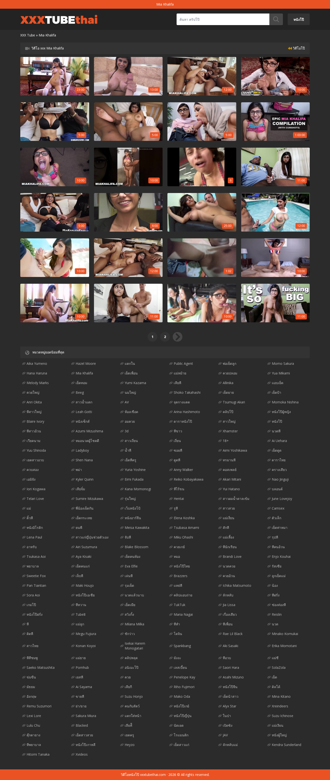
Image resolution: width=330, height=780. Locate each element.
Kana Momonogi (138, 489)
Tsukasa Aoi (36, 556)
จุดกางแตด (182, 402)
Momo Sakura (283, 363)
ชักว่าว (130, 633)
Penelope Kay (184, 677)
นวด (275, 624)
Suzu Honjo (134, 696)
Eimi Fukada (134, 479)
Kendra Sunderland (286, 744)
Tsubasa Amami (186, 527)
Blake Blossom (136, 547)
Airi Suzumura (86, 547)
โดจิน (178, 633)
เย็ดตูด (276, 450)
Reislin (277, 614)
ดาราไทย (279, 460)
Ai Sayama (84, 686)
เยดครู (129, 735)
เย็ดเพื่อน (131, 373)
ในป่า (227, 715)
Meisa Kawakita (137, 527)
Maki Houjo (85, 585)
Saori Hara (231, 667)
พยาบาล (33, 566)
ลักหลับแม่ (230, 744)
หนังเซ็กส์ (83, 421)
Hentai (179, 498)
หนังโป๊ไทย (182, 566)
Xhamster (230, 431)
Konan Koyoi (86, 645)
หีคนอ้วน (278, 547)
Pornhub (82, 667)
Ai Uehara (279, 440)
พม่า (79, 469)
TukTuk (179, 604)
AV (127, 402)
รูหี (176, 508)
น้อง (275, 585)
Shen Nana (84, 460)
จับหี (128, 537)
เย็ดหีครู (130, 460)
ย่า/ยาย (81, 706)
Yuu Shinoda (36, 450)
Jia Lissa (229, 604)
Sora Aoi (33, 595)
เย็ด (274, 677)
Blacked (82, 725)
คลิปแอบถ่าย (183, 595)
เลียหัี (128, 725)
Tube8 (81, 614)
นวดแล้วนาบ (134, 595)
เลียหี (177, 382)
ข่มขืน (31, 677)
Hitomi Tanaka (38, 754)
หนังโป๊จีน (230, 686)
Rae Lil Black (233, 633)
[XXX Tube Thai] (58, 19)
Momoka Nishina (285, 402)
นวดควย (229, 566)
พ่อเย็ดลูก (229, 363)
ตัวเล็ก (276, 518)
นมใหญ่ (130, 392)
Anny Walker (183, 469)
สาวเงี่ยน (131, 440)
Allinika (228, 382)
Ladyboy (82, 450)
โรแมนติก (181, 735)
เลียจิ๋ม (80, 489)
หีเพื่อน (228, 624)
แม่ (29, 508)
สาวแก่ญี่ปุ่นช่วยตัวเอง (92, 537)
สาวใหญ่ (229, 421)
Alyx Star (229, 706)
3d (127, 431)
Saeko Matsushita (41, 667)
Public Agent (183, 363)
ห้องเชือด (131, 411)
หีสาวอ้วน (34, 431)
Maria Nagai (183, 614)
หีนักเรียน (230, 547)
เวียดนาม (33, 440)
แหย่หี (178, 585)
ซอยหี (178, 450)
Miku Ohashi (183, 537)
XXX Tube (27, 35)
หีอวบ (227, 658)
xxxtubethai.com (153, 774)
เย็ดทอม (81, 382)
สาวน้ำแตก (84, 402)
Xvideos (82, 754)
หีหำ (177, 624)
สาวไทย (32, 645)
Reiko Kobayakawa (188, 479)
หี (28, 624)
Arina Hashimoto (187, 411)
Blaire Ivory (35, 421)
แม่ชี (275, 658)
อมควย (130, 421)
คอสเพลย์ (230, 469)
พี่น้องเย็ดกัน (84, 508)
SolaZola (279, 667)
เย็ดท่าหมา (279, 527)
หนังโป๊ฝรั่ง (35, 614)
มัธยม (31, 686)
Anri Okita (34, 402)
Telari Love (35, 498)
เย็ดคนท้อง (132, 556)
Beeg (80, 392)
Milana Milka (134, 624)
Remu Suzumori (39, 706)
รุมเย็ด (129, 585)
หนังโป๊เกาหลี (85, 744)
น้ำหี (128, 450)
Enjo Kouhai (281, 556)
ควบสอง (33, 469)
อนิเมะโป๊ (131, 667)
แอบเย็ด (277, 382)
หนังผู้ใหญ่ (279, 735)
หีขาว (178, 431)
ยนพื (79, 527)
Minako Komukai (285, 633)
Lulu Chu (33, 725)
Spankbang (182, 645)
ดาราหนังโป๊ (183, 421)
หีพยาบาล (34, 744)
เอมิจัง (31, 479)
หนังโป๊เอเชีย (85, 595)
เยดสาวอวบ (35, 460)
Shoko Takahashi (187, 392)
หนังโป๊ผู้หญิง (281, 411)
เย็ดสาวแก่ (181, 744)
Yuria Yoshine (135, 469)
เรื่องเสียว (230, 614)
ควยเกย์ (179, 547)
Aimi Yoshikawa (235, 450)
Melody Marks (38, 382)
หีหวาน (81, 604)
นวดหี (276, 431)
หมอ (177, 556)
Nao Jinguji (280, 479)
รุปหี (275, 537)
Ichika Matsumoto (237, 585)
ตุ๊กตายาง (33, 735)
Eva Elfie (131, 566)
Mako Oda (182, 696)
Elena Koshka (184, 518)
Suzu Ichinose (282, 715)
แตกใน (130, 363)
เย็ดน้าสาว (230, 696)
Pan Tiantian (36, 585)
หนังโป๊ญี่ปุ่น (183, 715)
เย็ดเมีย (130, 604)
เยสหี (79, 677)
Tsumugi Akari (234, 402)
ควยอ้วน (229, 575)
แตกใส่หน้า (133, 715)
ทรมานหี (229, 460)
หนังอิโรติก (35, 527)
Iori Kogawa (36, 489)
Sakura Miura (86, 715)
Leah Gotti (84, 411)
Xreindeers (280, 706)
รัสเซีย (276, 566)
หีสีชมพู (32, 658)
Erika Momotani (284, 645)
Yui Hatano (231, 489)
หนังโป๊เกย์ (181, 706)
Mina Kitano (281, 696)
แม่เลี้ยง (228, 537)
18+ (226, 440)
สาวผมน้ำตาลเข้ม (236, 498)
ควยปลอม (230, 373)
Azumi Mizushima (89, 431)
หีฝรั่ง (276, 595)
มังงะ (177, 658)
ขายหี (80, 696)
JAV (225, 735)
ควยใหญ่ (33, 392)
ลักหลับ (228, 595)
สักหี (226, 527)
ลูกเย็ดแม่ (279, 575)
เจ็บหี (79, 575)
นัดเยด (179, 725)
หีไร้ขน (179, 489)
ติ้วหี (30, 518)
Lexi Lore (34, 715)
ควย (128, 677)
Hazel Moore (86, 363)
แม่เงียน (277, 725)
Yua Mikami (281, 373)
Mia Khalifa (84, 373)
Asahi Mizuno (233, 677)
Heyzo (130, 744)
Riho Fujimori (184, 686)
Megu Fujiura (86, 633)
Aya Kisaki (83, 556)
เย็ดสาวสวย (84, 735)
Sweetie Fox (36, 575)
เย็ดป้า (276, 392)
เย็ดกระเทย (84, 518)
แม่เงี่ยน (228, 518)
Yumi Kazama (135, 382)
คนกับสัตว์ (132, 706)
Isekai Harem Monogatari (135, 645)
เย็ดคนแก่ (83, 566)
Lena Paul (34, 537)
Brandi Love (232, 556)
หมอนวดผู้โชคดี (87, 440)
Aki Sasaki (230, 645)
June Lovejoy (282, 498)
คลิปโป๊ (228, 411)
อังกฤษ (31, 696)
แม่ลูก (80, 624)
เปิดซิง (227, 725)
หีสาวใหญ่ (34, 411)
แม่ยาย (81, 658)
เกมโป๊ (31, 604)
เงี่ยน (177, 440)
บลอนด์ (277, 489)
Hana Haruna (37, 373)
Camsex (278, 508)
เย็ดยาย (228, 392)
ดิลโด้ (276, 686)
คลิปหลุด (131, 658)
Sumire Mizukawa (89, 498)
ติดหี (30, 633)
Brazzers (180, 575)
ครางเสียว (279, 469)
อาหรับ (32, 547)
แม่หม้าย (180, 373)
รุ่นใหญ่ (130, 498)
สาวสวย (229, 508)
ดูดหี (177, 460)
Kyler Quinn (84, 479)
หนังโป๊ (299, 19)
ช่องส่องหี (279, 604)
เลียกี (128, 686)
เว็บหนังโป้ (132, 508)
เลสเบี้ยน (180, 667)
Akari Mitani (232, 479)
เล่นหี (129, 575)
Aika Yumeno (37, 363)
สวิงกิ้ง (129, 614)
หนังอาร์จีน (133, 518)
